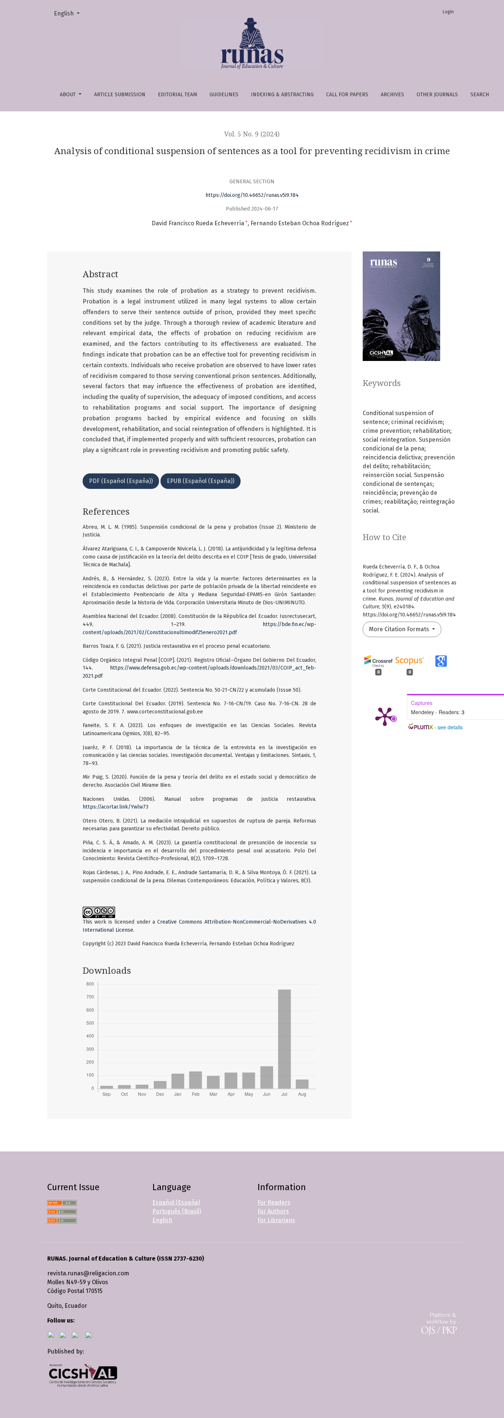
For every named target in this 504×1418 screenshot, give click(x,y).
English (69, 13)
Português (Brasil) (176, 1211)
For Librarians (276, 1220)
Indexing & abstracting (282, 94)
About (68, 94)
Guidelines (224, 94)
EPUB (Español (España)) (200, 480)
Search (479, 94)
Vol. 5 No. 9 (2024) (252, 134)
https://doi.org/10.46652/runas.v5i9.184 (252, 195)
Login (448, 11)
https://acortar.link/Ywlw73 (115, 807)
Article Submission (119, 94)
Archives (392, 94)
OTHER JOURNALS (437, 94)
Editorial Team (177, 94)
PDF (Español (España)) (121, 480)
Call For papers (347, 94)
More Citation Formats (400, 629)
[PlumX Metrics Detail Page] (385, 716)
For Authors (273, 1211)
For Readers (274, 1202)
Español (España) (176, 1202)
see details (450, 727)
